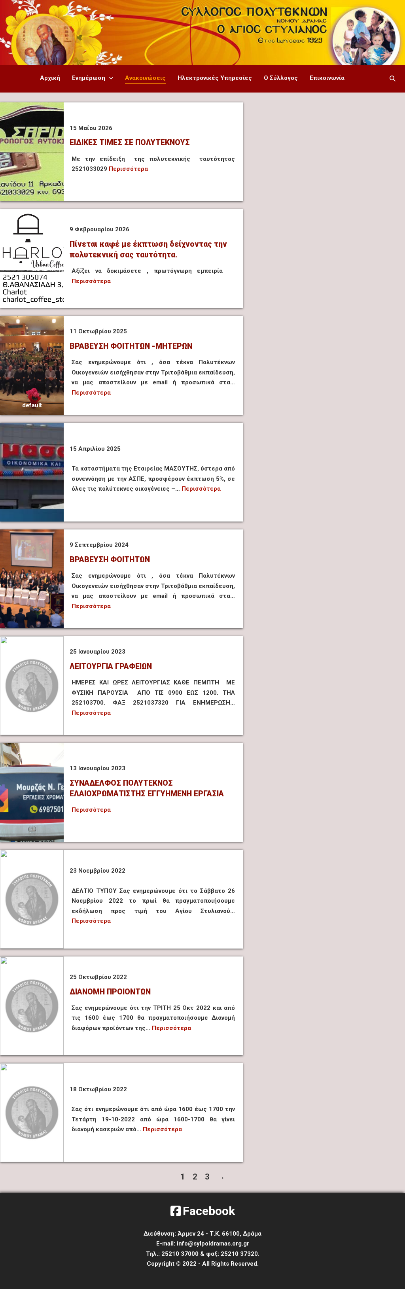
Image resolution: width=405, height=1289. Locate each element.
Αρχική (50, 77)
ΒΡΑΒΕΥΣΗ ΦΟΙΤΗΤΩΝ (110, 559)
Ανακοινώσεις (145, 77)
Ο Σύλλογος (281, 77)
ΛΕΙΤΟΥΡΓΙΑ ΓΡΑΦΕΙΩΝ (111, 666)
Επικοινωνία (327, 77)
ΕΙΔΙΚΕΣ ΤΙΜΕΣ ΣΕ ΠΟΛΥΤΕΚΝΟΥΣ (130, 142)
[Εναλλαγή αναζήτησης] (393, 79)
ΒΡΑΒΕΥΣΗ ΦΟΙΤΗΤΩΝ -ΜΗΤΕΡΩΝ (131, 346)
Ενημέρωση (88, 77)
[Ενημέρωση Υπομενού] (111, 78)
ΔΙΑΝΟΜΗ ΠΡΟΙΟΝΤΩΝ (110, 991)
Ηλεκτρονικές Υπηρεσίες (215, 77)
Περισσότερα (128, 168)
